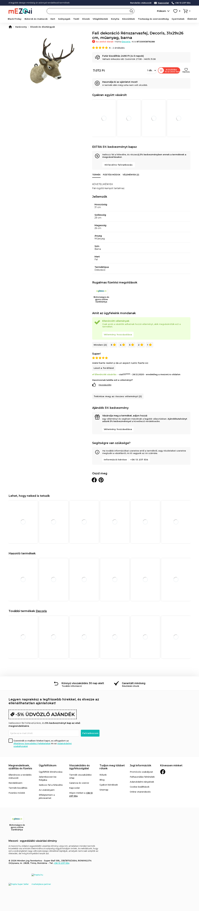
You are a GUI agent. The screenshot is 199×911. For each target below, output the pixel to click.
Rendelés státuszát (140, 3)
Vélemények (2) (131, 174)
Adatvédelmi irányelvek (142, 782)
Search (131, 11)
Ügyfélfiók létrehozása (50, 772)
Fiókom (161, 10)
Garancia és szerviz (79, 783)
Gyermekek (178, 19)
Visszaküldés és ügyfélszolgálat (79, 767)
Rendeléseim (15, 783)
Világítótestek (100, 19)
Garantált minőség (133, 683)
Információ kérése (115, 459)
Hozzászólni (105, 385)
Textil (76, 19)
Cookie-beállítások (139, 786)
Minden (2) (100, 345)
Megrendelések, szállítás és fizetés (20, 767)
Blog (102, 779)
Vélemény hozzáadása (118, 334)
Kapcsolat (163, 3)
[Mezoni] (10, 26)
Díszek (86, 19)
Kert (53, 19)
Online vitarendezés (140, 791)
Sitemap (104, 789)
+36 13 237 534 (182, 3)
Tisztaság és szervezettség (153, 19)
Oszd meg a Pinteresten (101, 479)
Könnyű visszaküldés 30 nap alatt (83, 683)
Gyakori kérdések (109, 784)
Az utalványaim (47, 790)
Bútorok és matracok (36, 19)
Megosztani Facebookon (94, 479)
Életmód (192, 19)
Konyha (115, 19)
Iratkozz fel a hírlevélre (51, 785)
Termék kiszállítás (18, 788)
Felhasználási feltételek (142, 777)
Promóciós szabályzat (141, 772)
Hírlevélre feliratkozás (119, 165)
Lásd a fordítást (104, 368)
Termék (96, 174)
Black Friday (14, 19)
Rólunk (103, 774)
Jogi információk (140, 765)
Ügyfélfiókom (47, 765)
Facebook (162, 771)
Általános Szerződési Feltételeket (32, 743)
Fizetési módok (111, 174)
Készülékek (128, 19)
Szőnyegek (64, 19)
